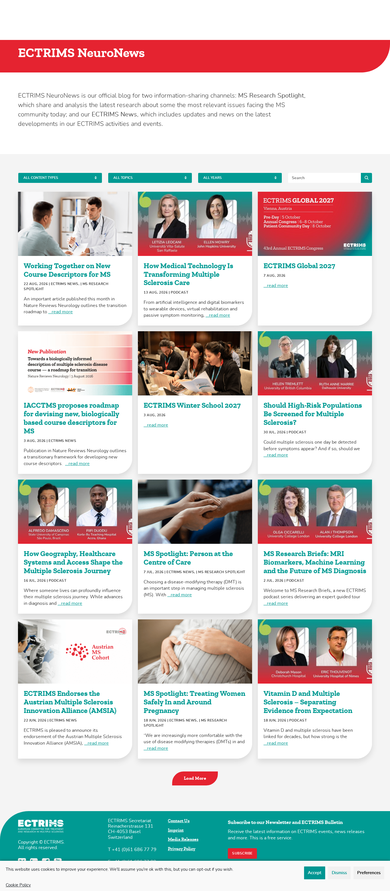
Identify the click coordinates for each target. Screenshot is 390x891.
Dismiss (339, 873)
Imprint (176, 830)
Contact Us (179, 820)
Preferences (369, 873)
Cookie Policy (18, 885)
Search (366, 178)
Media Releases (183, 839)
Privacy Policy (181, 848)
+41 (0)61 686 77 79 (134, 849)
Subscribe (242, 853)
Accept (314, 873)
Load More (195, 778)
